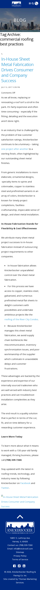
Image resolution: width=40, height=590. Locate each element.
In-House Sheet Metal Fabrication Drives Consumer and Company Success (17, 69)
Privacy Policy (20, 555)
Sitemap (20, 552)
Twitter (5, 487)
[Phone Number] (36, 3)
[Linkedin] (24, 565)
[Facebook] (14, 565)
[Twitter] (19, 565)
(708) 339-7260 (25, 545)
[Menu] (30, 3)
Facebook (25, 483)
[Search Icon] (33, 3)
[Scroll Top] (20, 517)
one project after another (14, 148)
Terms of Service (20, 559)
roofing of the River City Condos (21, 319)
